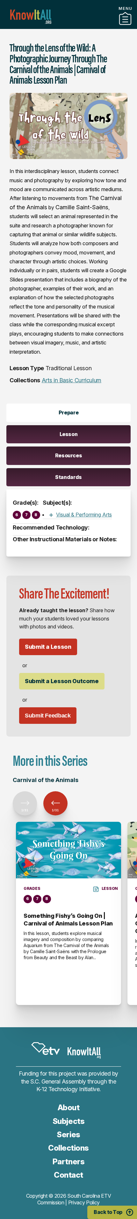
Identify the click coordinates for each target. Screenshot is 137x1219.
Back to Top (108, 1212)
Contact (68, 1175)
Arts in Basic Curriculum (71, 380)
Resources (68, 455)
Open (51, 515)
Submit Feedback (48, 715)
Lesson (69, 434)
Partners (68, 26)
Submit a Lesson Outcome (62, 681)
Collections (68, 1148)
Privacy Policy (84, 1202)
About (69, 1107)
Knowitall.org (30, 17)
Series (68, 1134)
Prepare (68, 412)
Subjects (68, 1121)
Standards (68, 477)
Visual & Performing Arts (84, 514)
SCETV (45, 1048)
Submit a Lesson (48, 646)
